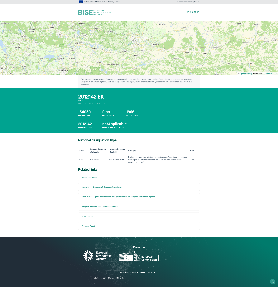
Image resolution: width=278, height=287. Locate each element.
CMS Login (120, 278)
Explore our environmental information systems (138, 272)
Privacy (103, 278)
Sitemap (111, 278)
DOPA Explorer (87, 216)
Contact (95, 278)
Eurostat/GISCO (271, 74)
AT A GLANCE (193, 12)
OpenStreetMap (246, 74)
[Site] (131, 12)
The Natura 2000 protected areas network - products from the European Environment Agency (118, 197)
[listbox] (100, 2)
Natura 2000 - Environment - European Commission (102, 187)
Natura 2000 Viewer (89, 177)
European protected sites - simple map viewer (100, 207)
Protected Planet (88, 226)
